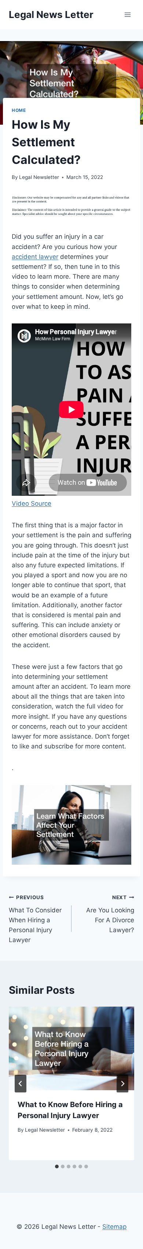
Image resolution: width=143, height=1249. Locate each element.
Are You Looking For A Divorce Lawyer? (110, 914)
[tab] (57, 1166)
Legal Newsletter (39, 177)
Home (19, 110)
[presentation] (71, 1048)
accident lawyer (35, 256)
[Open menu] (127, 14)
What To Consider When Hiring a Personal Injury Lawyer (35, 919)
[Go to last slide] (20, 1083)
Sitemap (114, 1226)
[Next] (122, 1083)
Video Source (31, 503)
